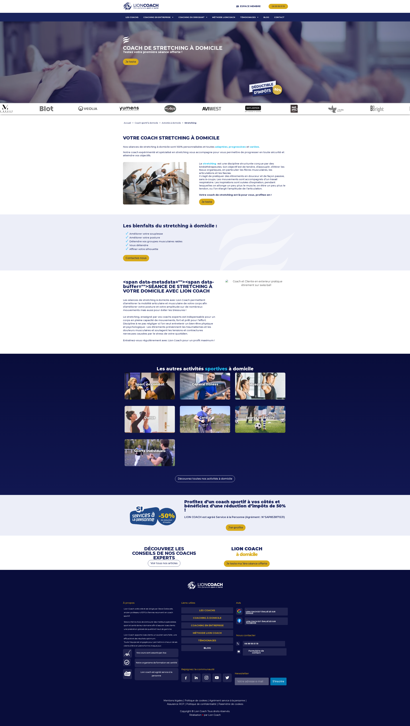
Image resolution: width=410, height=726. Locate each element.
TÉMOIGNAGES (248, 17)
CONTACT (279, 17)
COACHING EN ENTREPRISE (157, 17)
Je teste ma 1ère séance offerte (246, 563)
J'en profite (235, 527)
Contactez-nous (136, 258)
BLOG (266, 17)
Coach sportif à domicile (146, 123)
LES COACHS (132, 17)
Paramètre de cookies (230, 704)
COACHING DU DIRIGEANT (191, 17)
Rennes (151, 612)
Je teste (131, 61)
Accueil (127, 123)
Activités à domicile (171, 123)
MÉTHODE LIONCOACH (223, 17)
